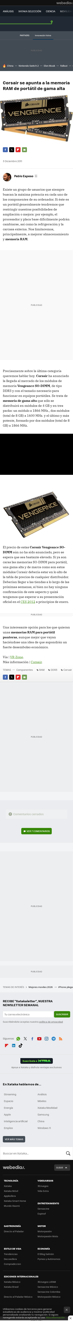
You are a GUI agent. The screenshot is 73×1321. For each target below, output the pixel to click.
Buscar (68, 1153)
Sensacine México (48, 1286)
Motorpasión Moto (48, 1236)
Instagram (46, 1038)
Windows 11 (44, 1128)
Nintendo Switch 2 (29, 65)
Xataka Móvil (11, 1191)
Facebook (5, 149)
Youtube (39, 1038)
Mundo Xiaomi (12, 1205)
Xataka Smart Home (15, 1200)
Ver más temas (14, 1139)
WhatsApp (18, 1038)
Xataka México (12, 1281)
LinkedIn (13, 1045)
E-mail (24, 149)
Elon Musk (49, 65)
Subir (59, 1167)
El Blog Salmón (46, 1254)
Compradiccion (12, 1264)
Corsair (36, 662)
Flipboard (18, 149)
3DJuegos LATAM (47, 1281)
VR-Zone (16, 657)
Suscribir (62, 1014)
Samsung (43, 1114)
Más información (55, 1317)
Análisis (42, 1094)
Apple (7, 1114)
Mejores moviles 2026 (41, 987)
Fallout (64, 65)
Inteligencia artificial (16, 1121)
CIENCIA (50, 11)
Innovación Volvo (43, 35)
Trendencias (11, 1254)
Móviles (42, 1101)
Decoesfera (10, 1259)
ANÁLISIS (8, 11)
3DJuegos (43, 1186)
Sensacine (43, 1208)
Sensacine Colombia (49, 1291)
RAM (41, 669)
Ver (38, 831)
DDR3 (54, 669)
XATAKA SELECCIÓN (29, 11)
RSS (60, 1038)
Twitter (11, 149)
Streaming (10, 1094)
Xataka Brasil (11, 1286)
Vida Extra (43, 1191)
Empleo (8, 1128)
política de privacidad (51, 1021)
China (10, 65)
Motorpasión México (49, 1296)
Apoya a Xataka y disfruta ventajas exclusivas (36, 1067)
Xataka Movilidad (47, 1107)
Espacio (8, 1101)
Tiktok (20, 1045)
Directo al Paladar (14, 1231)
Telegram (53, 1038)
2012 (28, 602)
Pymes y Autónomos (49, 1259)
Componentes (24, 669)
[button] (25, 176)
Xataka (8, 1186)
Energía (8, 1107)
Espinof (42, 1213)
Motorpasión (45, 1231)
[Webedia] (64, 3)
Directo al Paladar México (18, 1296)
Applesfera (10, 1196)
